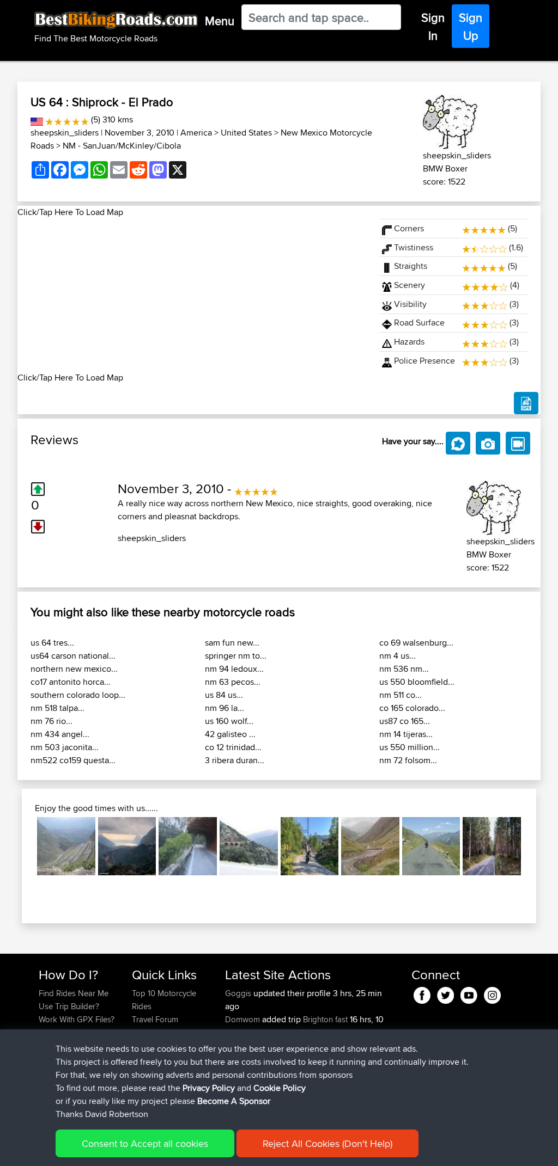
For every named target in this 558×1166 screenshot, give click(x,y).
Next (537, 846)
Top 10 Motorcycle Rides (164, 999)
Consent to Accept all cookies (145, 1143)
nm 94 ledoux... (234, 668)
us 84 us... (224, 695)
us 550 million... (409, 747)
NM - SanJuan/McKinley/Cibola (122, 145)
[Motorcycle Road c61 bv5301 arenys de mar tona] (249, 846)
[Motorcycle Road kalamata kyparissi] (188, 846)
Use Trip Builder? (69, 1006)
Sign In (433, 26)
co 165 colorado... (412, 708)
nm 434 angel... (60, 734)
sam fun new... (232, 642)
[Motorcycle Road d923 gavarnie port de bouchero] (431, 846)
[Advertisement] (191, 295)
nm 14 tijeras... (406, 734)
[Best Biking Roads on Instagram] (492, 993)
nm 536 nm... (404, 668)
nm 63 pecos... (232, 682)
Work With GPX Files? (76, 1019)
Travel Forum (155, 1019)
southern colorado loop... (78, 695)
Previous (21, 846)
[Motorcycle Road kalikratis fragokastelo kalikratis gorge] (66, 846)
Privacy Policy (209, 1088)
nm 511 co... (400, 695)
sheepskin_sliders (65, 132)
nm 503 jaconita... (65, 747)
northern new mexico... (74, 668)
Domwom (243, 1019)
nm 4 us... (397, 655)
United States (246, 132)
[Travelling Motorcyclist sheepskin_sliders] (450, 120)
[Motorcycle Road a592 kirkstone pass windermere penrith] (370, 846)
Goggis (239, 993)
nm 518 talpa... (57, 708)
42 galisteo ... (230, 734)
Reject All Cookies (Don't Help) (327, 1143)
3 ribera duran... (234, 760)
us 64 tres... (52, 642)
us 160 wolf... (229, 721)
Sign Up (470, 26)
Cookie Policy (279, 1088)
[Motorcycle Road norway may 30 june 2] (310, 846)
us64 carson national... (73, 655)
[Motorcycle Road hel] (492, 846)
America (196, 132)
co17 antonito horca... (71, 682)
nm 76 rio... (51, 721)
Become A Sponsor (233, 1101)
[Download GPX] (526, 403)
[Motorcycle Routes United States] (37, 119)
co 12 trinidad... (233, 747)
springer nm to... (235, 655)
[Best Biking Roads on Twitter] (445, 993)
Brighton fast (325, 1019)
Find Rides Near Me (73, 993)
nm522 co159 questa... (73, 760)
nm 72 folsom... (408, 760)
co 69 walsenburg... (416, 642)
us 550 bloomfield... (416, 682)
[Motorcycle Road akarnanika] (127, 846)
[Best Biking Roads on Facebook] (422, 993)
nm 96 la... (224, 708)
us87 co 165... (404, 721)
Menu (219, 20)
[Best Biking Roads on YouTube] (469, 993)
